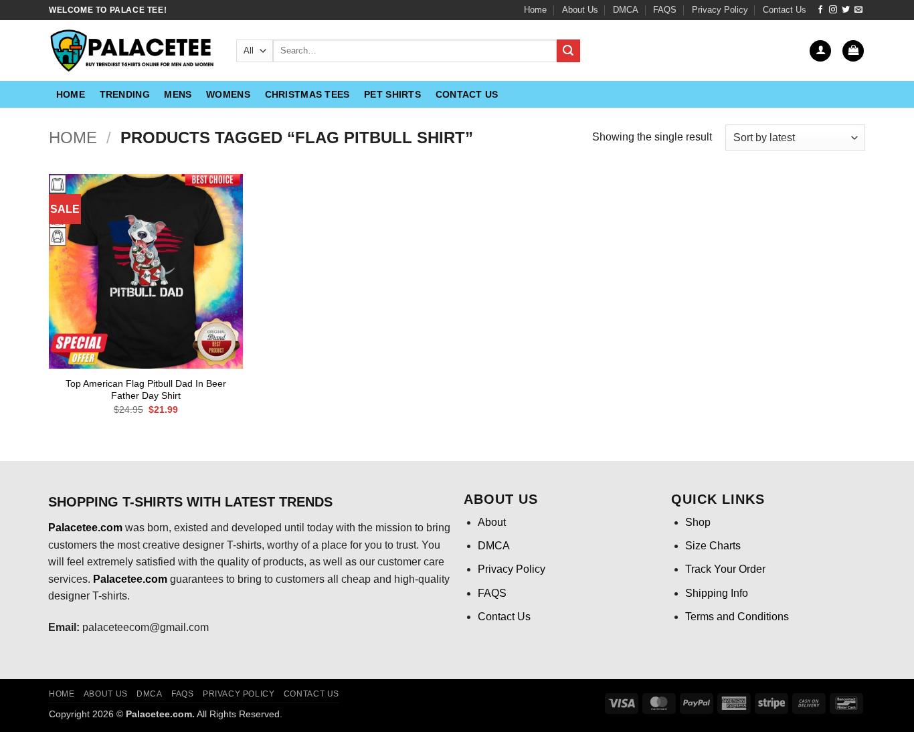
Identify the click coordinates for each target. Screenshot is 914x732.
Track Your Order (725, 569)
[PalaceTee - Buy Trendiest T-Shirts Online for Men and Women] (132, 50)
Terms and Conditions (737, 616)
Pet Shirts (392, 94)
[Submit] (568, 50)
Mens (177, 94)
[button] (820, 51)
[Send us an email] (858, 10)
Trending (125, 94)
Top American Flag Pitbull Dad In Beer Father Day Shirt (146, 389)
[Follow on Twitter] (846, 10)
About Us (580, 10)
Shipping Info (716, 593)
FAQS (664, 10)
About (492, 522)
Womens (228, 94)
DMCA (625, 10)
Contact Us (784, 10)
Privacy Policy (720, 10)
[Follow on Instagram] (833, 10)
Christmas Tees (307, 94)
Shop (698, 522)
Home (535, 10)
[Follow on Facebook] (820, 10)
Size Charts (713, 545)
